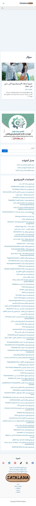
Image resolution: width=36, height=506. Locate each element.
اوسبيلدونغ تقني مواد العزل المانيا (25, 274)
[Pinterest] (15, 463)
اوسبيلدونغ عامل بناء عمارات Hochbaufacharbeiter (20, 342)
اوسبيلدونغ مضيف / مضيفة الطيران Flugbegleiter (21, 200)
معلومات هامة (28, 89)
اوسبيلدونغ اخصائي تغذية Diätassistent (24, 430)
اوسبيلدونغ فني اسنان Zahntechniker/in (23, 329)
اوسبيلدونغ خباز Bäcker (28, 292)
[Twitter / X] (27, 463)
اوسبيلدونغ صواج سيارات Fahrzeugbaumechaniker (20, 263)
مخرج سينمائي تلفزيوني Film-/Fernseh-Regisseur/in (20, 367)
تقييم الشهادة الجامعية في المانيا (25, 165)
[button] (2, 8)
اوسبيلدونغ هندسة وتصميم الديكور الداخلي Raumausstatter (18, 192)
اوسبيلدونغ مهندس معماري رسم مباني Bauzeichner (20, 308)
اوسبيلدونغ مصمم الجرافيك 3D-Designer (23, 189)
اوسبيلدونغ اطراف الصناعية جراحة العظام (23, 440)
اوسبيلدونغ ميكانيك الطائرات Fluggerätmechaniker (20, 258)
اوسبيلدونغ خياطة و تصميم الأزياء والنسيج (23, 303)
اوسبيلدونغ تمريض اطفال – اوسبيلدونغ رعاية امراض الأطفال (18, 311)
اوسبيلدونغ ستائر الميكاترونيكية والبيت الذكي (22, 321)
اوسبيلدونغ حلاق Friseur (28, 287)
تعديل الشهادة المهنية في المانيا (25, 167)
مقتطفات (18, 488)
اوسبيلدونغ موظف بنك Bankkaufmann (24, 232)
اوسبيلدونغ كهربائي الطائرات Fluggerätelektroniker (20, 362)
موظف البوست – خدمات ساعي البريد (24, 229)
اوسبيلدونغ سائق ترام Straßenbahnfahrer (23, 447)
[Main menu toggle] (3, 3)
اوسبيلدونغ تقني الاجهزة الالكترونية (25, 271)
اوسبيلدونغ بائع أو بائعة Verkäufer (25, 412)
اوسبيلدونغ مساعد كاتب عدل (26, 184)
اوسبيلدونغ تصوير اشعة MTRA (26, 266)
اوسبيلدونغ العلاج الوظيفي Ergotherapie (23, 390)
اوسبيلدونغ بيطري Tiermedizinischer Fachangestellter (19, 345)
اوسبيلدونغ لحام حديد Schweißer (25, 432)
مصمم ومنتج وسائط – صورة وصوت (24, 194)
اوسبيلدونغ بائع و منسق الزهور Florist (24, 415)
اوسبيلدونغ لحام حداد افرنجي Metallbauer (23, 284)
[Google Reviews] (3, 463)
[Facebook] (32, 463)
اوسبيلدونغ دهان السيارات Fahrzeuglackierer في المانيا (19, 306)
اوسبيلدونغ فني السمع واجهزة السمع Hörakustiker (21, 335)
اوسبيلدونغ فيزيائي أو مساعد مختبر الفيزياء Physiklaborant (18, 397)
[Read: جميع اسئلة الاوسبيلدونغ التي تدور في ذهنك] (18, 71)
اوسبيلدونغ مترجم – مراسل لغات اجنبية (24, 370)
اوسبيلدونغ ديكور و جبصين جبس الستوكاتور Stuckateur (19, 402)
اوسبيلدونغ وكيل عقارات (28, 219)
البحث (32, 148)
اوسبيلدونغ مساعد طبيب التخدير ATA (24, 332)
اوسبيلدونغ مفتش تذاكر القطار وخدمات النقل (22, 387)
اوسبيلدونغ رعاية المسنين (27, 314)
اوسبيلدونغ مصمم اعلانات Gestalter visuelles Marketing (19, 269)
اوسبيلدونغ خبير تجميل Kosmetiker (25, 295)
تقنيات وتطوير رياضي (28, 277)
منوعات (18, 490)
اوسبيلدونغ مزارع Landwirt (27, 373)
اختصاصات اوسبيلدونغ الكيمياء (26, 364)
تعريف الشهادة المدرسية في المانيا (25, 170)
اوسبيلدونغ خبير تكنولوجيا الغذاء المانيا (24, 297)
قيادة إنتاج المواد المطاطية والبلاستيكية (23, 355)
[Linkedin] (9, 463)
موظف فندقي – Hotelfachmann (25, 243)
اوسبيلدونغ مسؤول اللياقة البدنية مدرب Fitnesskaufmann (19, 375)
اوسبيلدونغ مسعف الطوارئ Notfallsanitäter (22, 186)
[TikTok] (21, 463)
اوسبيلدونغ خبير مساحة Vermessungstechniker (21, 300)
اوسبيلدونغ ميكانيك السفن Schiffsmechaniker (22, 400)
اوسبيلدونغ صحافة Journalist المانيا (24, 324)
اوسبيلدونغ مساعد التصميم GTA (25, 405)
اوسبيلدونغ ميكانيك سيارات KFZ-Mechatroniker (21, 260)
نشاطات (18, 492)
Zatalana (24, 3)
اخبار (18, 484)
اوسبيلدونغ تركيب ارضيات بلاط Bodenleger (22, 347)
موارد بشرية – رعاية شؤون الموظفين (24, 226)
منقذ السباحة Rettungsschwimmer (24, 216)
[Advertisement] (18, 28)
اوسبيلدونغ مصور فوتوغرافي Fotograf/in (23, 197)
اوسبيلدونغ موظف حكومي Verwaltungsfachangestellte (19, 246)
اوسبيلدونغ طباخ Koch (28, 326)
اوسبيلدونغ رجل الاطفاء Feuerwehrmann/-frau (21, 418)
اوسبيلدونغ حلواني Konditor (27, 289)
